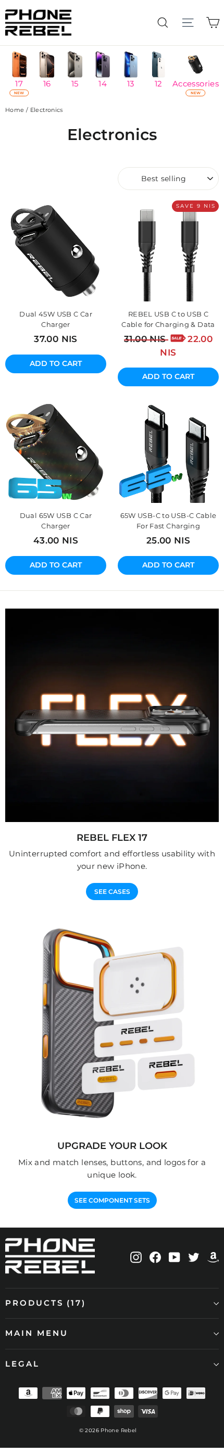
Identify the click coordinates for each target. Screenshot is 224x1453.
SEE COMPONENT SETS (112, 1200)
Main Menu (36, 1333)
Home (14, 109)
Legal (22, 1364)
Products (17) (45, 1303)
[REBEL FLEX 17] (112, 715)
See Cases (112, 891)
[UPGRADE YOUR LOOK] (112, 1023)
